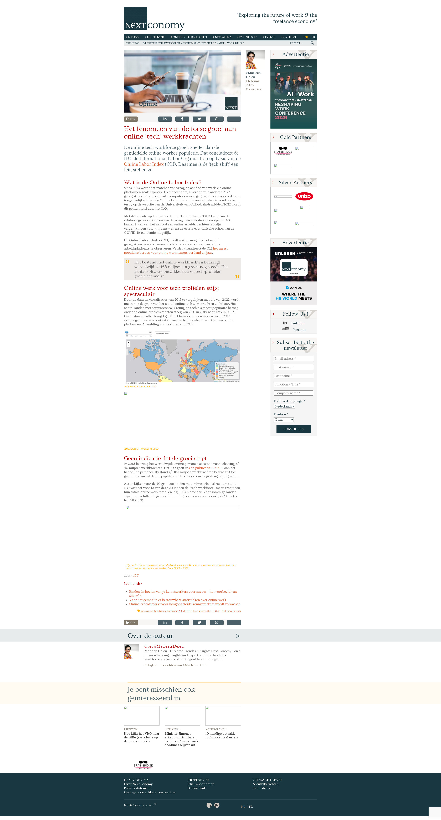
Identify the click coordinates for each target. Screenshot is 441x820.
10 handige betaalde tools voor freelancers (221, 735)
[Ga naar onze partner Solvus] (283, 211)
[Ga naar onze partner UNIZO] (304, 196)
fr (313, 37)
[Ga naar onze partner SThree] (304, 151)
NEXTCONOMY (136, 780)
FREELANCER (198, 780)
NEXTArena (223, 37)
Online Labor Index (144, 164)
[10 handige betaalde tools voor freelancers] (223, 716)
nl (306, 37)
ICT (209, 611)
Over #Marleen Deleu (164, 646)
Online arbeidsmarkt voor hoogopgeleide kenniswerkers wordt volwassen (184, 604)
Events (270, 37)
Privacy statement (137, 788)
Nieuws (133, 37)
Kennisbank (197, 788)
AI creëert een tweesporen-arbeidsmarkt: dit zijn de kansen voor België (193, 43)
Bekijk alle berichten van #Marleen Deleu (175, 665)
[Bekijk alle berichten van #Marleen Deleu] (255, 59)
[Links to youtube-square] (217, 805)
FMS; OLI (186, 611)
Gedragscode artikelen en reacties (150, 792)
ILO (136, 575)
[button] (182, 81)
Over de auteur (150, 636)
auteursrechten (149, 611)
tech (238, 611)
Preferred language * (289, 401)
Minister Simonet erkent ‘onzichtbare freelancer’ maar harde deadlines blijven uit (182, 739)
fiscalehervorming (169, 611)
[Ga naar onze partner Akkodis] (283, 196)
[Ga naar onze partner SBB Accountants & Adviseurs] (304, 226)
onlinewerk (228, 611)
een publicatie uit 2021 (206, 468)
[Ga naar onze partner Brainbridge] (283, 151)
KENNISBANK (156, 37)
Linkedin (297, 323)
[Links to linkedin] (210, 805)
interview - (132, 729)
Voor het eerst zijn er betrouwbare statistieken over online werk (177, 600)
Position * (281, 414)
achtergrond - (215, 729)
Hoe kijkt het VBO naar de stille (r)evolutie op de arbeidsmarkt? (141, 737)
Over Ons (290, 37)
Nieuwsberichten (201, 784)
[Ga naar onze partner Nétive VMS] (304, 211)
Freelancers (199, 611)
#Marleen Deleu (253, 75)
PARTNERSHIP (248, 37)
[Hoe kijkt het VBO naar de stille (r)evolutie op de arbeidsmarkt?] (142, 716)
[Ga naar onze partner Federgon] (283, 226)
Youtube (299, 330)
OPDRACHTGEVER (268, 780)
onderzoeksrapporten (190, 37)
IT (219, 611)
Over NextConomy (138, 784)
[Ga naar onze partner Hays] (283, 166)
